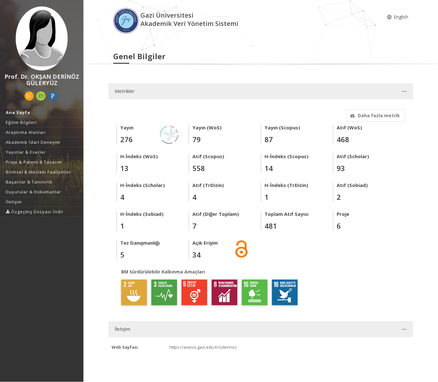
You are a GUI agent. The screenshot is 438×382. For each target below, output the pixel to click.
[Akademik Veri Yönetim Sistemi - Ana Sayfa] (126, 20)
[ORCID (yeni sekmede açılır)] (41, 96)
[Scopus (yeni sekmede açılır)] (29, 96)
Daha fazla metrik (379, 115)
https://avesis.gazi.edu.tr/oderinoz (203, 347)
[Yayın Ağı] (169, 134)
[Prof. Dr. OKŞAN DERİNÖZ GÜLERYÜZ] (41, 38)
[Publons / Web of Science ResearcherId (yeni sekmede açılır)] (53, 96)
